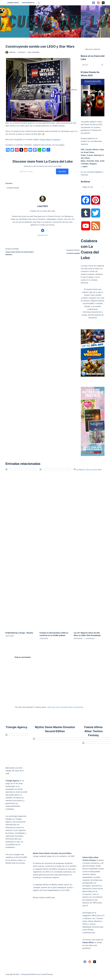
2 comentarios (90, 638)
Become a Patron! (93, 49)
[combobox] (90, 65)
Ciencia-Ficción (13, 188)
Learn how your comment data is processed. (65, 707)
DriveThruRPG (88, 303)
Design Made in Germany (50, 139)
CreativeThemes (46, 974)
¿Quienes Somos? (13, 2)
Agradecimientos (28, 2)
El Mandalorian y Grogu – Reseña (19, 633)
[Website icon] (42, 230)
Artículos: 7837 (43, 235)
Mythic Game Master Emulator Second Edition (52, 853)
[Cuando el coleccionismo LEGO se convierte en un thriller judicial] (55, 548)
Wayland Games (97, 301)
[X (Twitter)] (103, 2)
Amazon (86, 301)
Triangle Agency (12, 781)
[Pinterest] (98, 2)
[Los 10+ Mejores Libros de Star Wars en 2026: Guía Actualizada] (89, 548)
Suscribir (62, 171)
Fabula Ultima (88, 942)
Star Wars (35, 52)
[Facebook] (93, 2)
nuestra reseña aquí (47, 897)
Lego (29, 52)
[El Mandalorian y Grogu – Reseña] (20, 548)
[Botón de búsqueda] (102, 65)
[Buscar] (39, 3)
